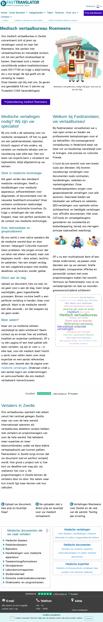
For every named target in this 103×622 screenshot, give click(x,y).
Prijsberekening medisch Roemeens (25, 102)
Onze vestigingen (80, 610)
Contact (5, 20)
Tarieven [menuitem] (59, 12)
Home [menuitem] (4, 12)
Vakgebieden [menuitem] (36, 12)
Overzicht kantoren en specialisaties (28, 20)
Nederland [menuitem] (90, 6)
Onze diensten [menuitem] (17, 12)
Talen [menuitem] (50, 12)
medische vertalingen (14, 367)
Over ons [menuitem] (71, 12)
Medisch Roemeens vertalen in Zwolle (63, 20)
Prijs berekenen (93, 13)
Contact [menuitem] (5, 17)
